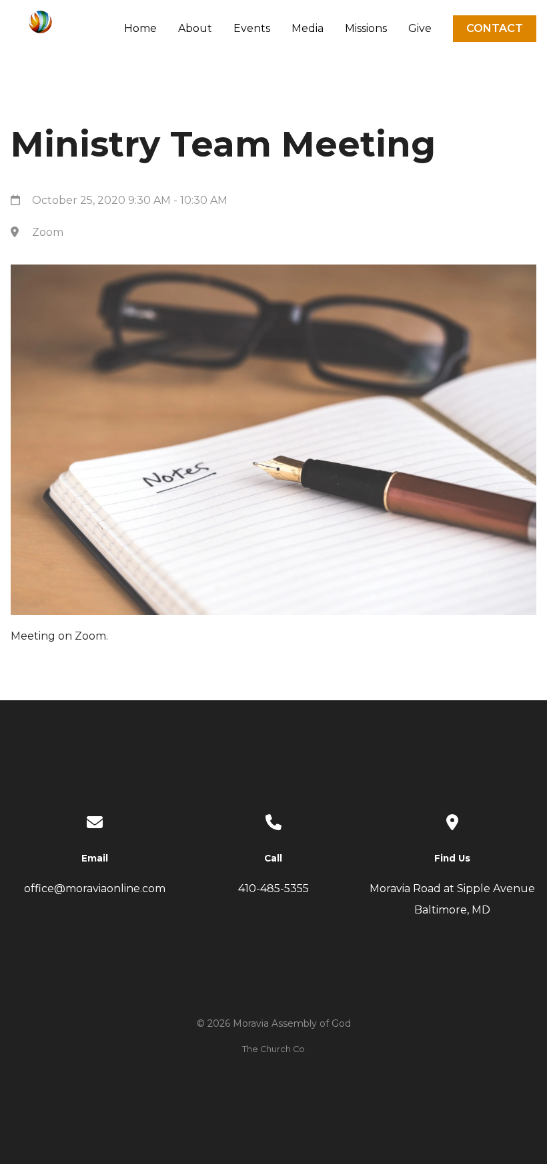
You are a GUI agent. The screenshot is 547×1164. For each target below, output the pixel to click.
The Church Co (273, 1049)
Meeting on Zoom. (59, 636)
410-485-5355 (273, 888)
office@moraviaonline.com (94, 888)
